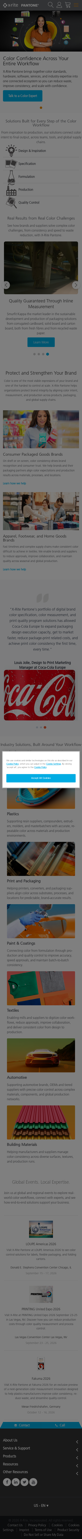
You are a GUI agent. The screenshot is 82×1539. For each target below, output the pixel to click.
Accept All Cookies (41, 778)
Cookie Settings (53, 763)
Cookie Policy (12, 763)
